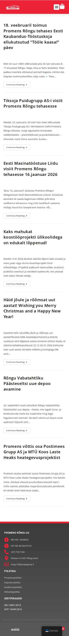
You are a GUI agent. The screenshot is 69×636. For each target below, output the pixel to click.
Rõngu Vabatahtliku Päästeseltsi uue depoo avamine (27, 383)
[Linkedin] (63, 629)
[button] (56, 7)
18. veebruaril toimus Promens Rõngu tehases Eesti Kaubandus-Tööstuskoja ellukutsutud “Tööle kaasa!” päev (33, 36)
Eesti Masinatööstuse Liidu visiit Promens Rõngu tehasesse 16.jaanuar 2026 (31, 168)
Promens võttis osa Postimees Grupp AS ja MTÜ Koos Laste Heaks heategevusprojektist (34, 451)
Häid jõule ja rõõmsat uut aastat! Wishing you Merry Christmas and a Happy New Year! (32, 308)
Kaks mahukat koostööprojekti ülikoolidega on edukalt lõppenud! (33, 237)
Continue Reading (18, 84)
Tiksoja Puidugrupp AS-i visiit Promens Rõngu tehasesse (33, 103)
